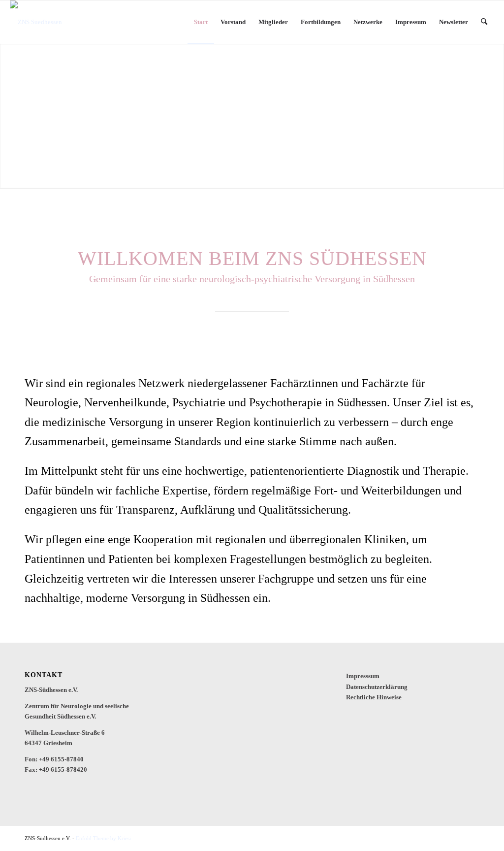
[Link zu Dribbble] (472, 838)
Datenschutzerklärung (377, 686)
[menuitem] (201, 22)
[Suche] (484, 22)
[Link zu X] (457, 838)
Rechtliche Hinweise (374, 697)
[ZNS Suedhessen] (36, 22)
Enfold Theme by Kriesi (103, 838)
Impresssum (362, 676)
